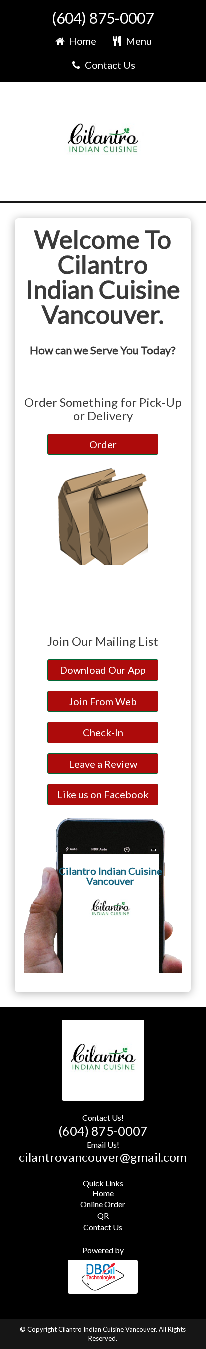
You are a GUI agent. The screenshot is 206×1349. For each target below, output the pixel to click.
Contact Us (109, 65)
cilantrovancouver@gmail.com (103, 1157)
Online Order (103, 1204)
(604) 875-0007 (103, 18)
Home (81, 41)
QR (103, 1215)
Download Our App (103, 670)
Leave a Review (103, 764)
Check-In (103, 732)
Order (103, 444)
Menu (138, 41)
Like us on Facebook (103, 794)
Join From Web (103, 701)
